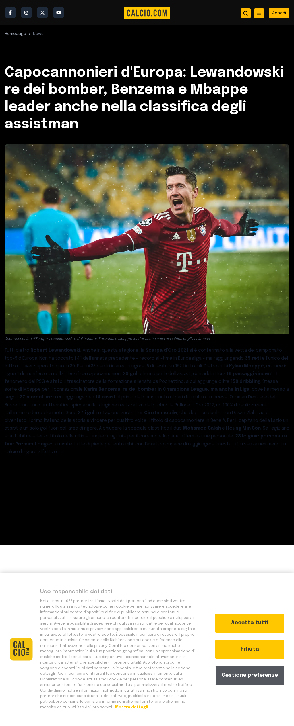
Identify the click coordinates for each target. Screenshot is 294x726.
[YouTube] (58, 12)
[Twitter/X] (42, 12)
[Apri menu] (259, 13)
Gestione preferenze (250, 675)
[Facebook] (10, 12)
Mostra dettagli (131, 707)
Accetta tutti (249, 622)
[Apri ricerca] (246, 13)
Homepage (15, 34)
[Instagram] (26, 12)
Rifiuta (250, 649)
